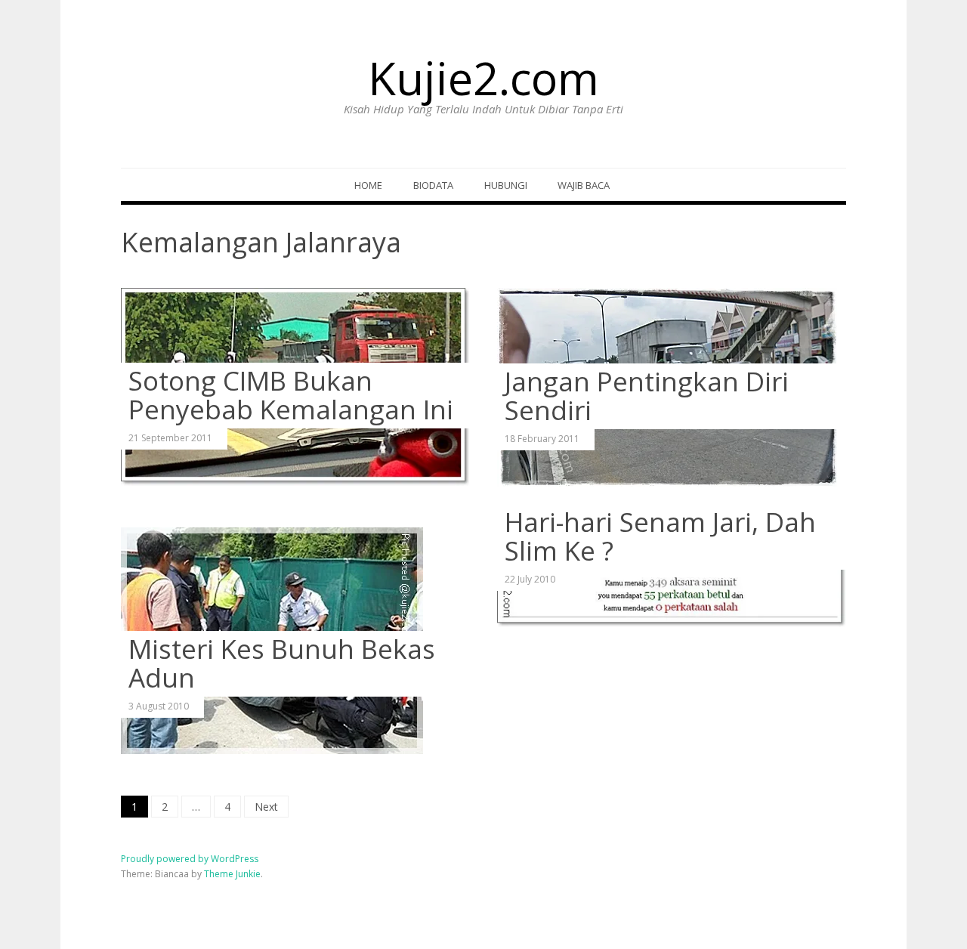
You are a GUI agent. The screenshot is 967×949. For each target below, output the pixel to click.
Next (266, 806)
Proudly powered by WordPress (189, 858)
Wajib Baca (584, 185)
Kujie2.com (483, 78)
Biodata (433, 185)
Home (368, 185)
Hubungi (505, 185)
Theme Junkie (232, 873)
